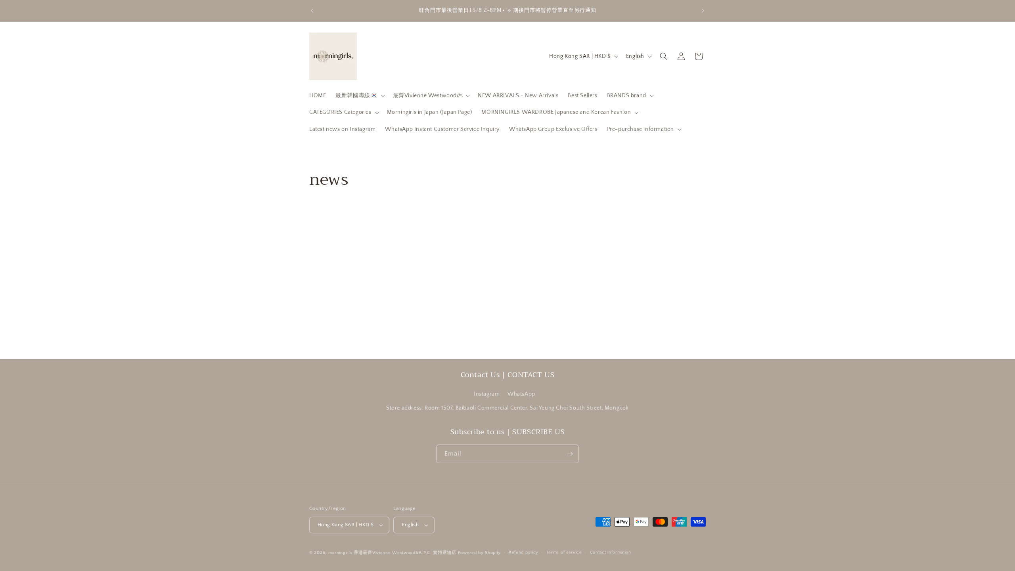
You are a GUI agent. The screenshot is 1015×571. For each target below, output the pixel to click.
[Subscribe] (569, 454)
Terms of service (564, 552)
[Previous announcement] (312, 10)
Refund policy (523, 552)
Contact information (610, 552)
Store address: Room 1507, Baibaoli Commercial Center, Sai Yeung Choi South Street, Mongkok (507, 408)
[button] (359, 95)
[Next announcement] (703, 10)
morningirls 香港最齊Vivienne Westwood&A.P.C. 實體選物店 (392, 552)
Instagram (487, 394)
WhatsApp (521, 394)
